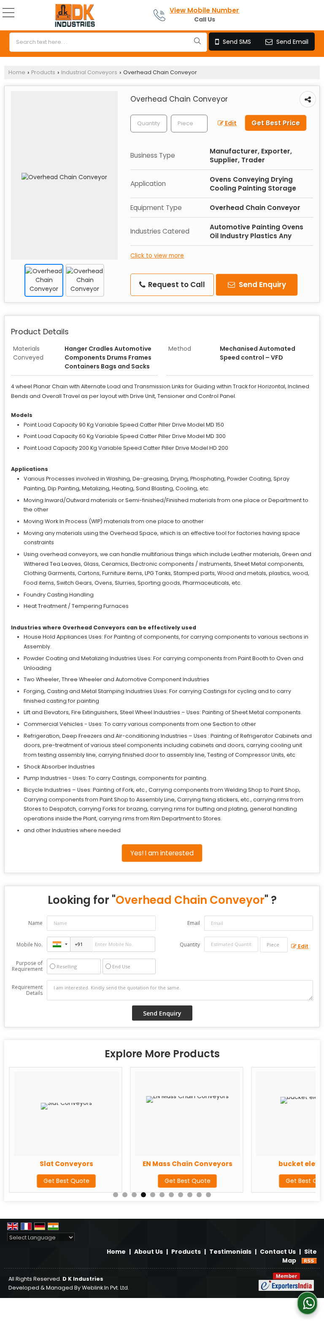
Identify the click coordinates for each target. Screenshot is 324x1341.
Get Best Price (275, 122)
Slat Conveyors (66, 1163)
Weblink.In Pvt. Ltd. (105, 1287)
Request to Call (175, 284)
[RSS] (309, 1260)
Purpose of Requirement (27, 966)
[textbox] (108, 42)
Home (16, 72)
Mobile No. (29, 944)
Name (35, 923)
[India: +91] (58, 944)
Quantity (190, 944)
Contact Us (278, 1251)
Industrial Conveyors (89, 72)
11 (208, 1194)
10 (199, 1194)
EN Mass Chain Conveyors (187, 1163)
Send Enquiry (261, 284)
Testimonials (230, 1251)
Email (193, 923)
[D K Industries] (75, 16)
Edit (230, 123)
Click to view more (157, 255)
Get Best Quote (66, 1181)
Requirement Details (27, 990)
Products (43, 72)
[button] (204, 10)
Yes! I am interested (162, 853)
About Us (148, 1251)
